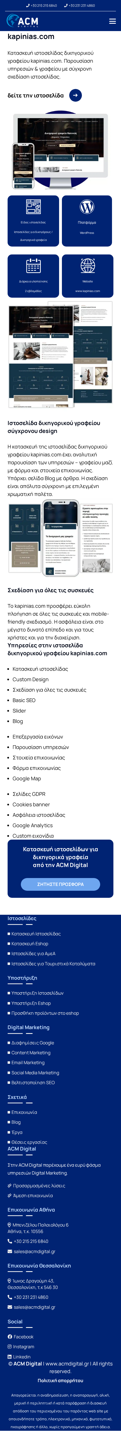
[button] (112, 21)
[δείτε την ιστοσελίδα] (73, 95)
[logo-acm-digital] (23, 21)
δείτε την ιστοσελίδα (36, 95)
